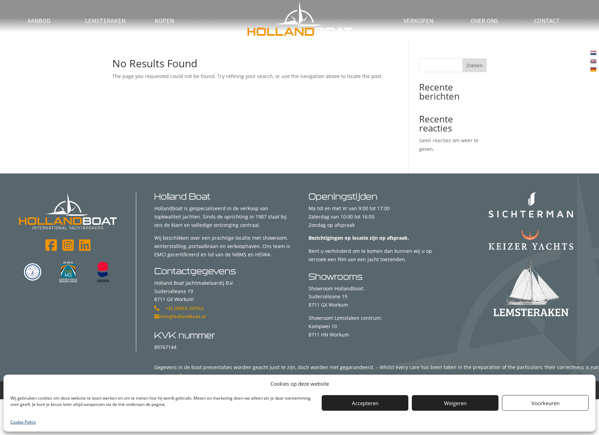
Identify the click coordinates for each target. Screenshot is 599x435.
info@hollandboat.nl (183, 316)
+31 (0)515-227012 (184, 308)
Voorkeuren (545, 403)
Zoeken (474, 65)
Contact (547, 21)
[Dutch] (594, 52)
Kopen (164, 21)
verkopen (418, 21)
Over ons (484, 21)
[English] (594, 60)
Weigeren (455, 403)
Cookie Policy (23, 422)
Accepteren (365, 403)
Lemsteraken (105, 21)
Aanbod (38, 21)
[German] (594, 68)
